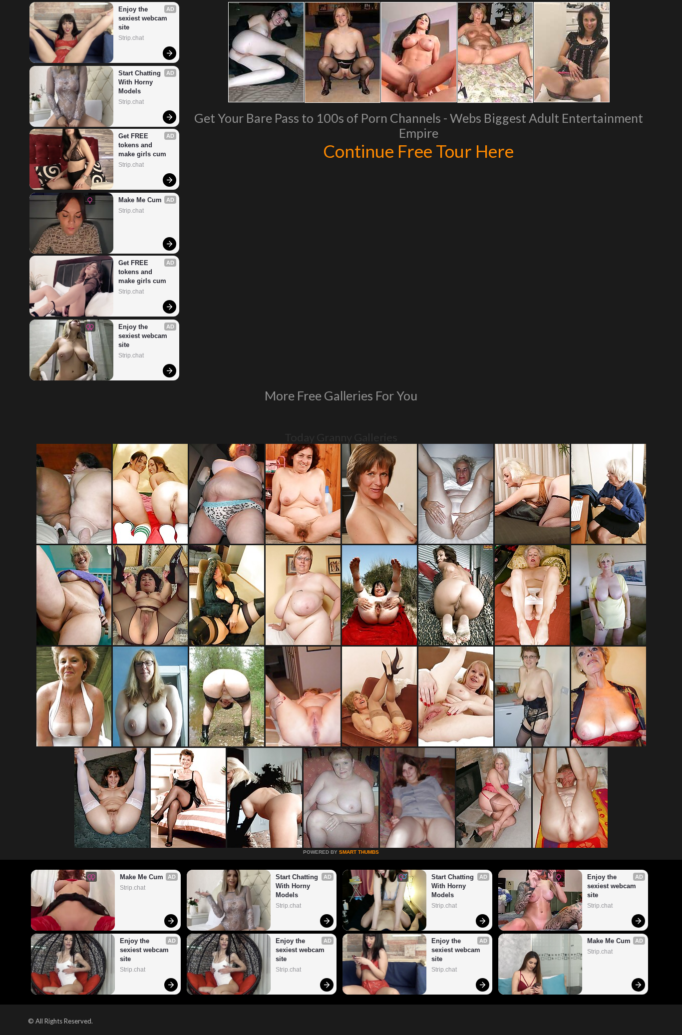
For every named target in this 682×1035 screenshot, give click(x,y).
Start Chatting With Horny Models (140, 82)
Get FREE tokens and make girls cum (142, 145)
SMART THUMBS (359, 852)
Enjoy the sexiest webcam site (143, 18)
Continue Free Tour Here (418, 150)
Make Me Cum (140, 200)
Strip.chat (131, 37)
